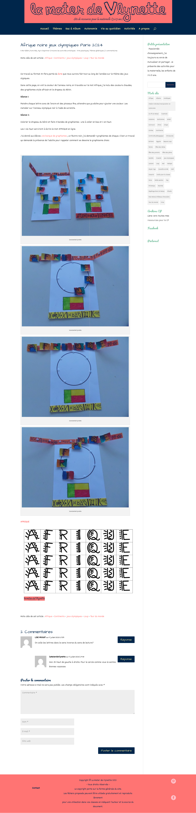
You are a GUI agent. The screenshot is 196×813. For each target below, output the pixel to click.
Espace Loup (168, 141)
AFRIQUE (25, 522)
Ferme (151, 147)
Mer (163, 163)
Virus (162, 202)
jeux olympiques (74, 58)
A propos (144, 29)
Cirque (166, 125)
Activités (129, 29)
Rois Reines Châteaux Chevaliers (159, 197)
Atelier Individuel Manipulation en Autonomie (159, 106)
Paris (150, 180)
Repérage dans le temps (156, 191)
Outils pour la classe (163, 174)
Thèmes (57, 29)
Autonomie (90, 29)
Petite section (159, 180)
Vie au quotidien (111, 29)
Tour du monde (97, 58)
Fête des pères (167, 152)
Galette (151, 158)
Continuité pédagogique (156, 136)
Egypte (158, 141)
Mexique (169, 163)
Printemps (152, 186)
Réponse (126, 640)
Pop (167, 180)
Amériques (167, 98)
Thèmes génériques (97, 50)
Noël (172, 169)
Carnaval (152, 125)
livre (59, 74)
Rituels (169, 191)
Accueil (44, 29)
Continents (59, 58)
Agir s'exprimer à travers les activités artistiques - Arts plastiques (63, 50)
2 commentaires (111, 50)
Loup (86, 58)
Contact (36, 788)
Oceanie (151, 174)
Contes (151, 130)
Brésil (169, 119)
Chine (159, 125)
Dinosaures (169, 136)
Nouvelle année (163, 169)
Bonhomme (160, 119)
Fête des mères (160, 147)
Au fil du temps (154, 114)
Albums (158, 98)
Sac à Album (73, 29)
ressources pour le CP (158, 220)
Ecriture (151, 141)
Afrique (48, 58)
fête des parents (154, 152)
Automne (151, 119)
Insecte (158, 158)
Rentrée (160, 186)
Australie (164, 114)
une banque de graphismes (54, 136)
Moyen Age (152, 169)
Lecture (151, 163)
